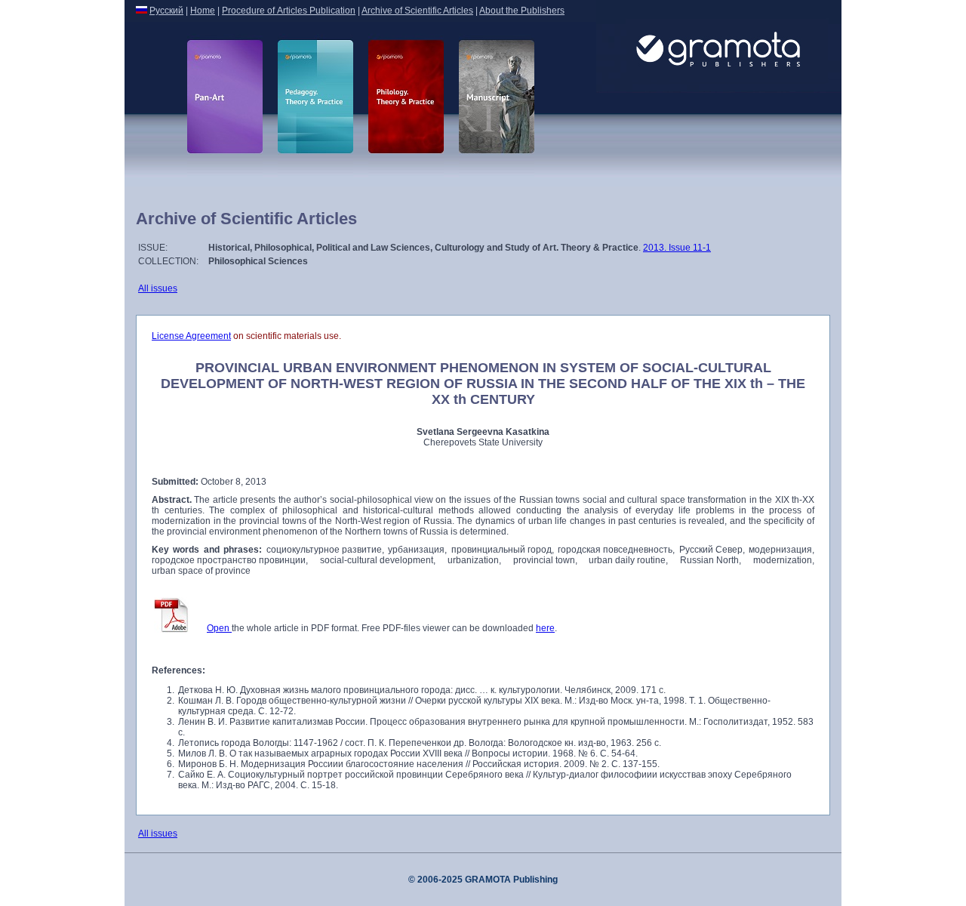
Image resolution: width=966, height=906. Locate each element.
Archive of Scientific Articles (417, 10)
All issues (157, 288)
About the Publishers (522, 10)
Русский (166, 10)
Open (219, 628)
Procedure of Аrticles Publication (288, 10)
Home (202, 10)
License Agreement (191, 336)
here (545, 628)
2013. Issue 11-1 (677, 247)
